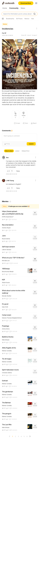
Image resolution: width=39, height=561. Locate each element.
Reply (18, 171)
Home (4, 8)
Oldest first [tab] (25, 151)
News (23, 8)
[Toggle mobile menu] (36, 3)
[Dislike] (12, 171)
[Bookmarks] (10, 201)
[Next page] (30, 436)
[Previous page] (9, 436)
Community (13, 8)
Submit (31, 144)
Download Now (26, 3)
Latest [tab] (17, 151)
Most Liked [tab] (9, 151)
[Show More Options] (3, 19)
